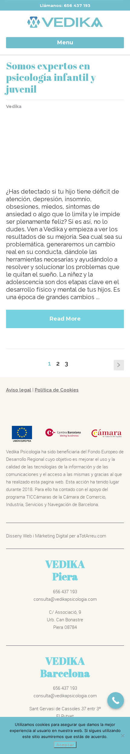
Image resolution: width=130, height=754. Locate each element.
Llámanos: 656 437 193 (65, 5)
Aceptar (65, 744)
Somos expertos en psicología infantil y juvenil (51, 77)
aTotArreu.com (91, 536)
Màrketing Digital (51, 536)
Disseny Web (19, 536)
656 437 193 (65, 591)
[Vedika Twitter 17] (65, 146)
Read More (65, 318)
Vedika (13, 106)
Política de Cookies (57, 390)
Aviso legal (18, 390)
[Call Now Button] (115, 700)
